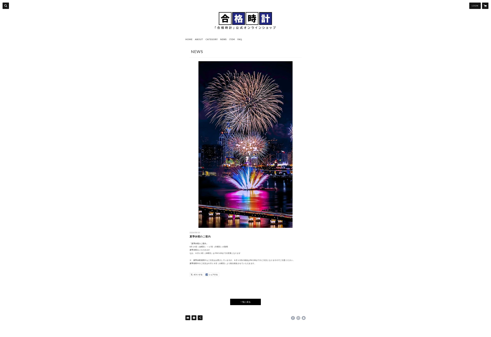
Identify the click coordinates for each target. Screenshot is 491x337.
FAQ (239, 39)
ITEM (232, 39)
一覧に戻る (245, 302)
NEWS (223, 39)
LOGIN (475, 6)
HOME (188, 39)
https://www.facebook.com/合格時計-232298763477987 (293, 318)
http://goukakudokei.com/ (304, 318)
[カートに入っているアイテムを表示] (485, 6)
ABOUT (199, 39)
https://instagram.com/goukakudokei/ (298, 318)
